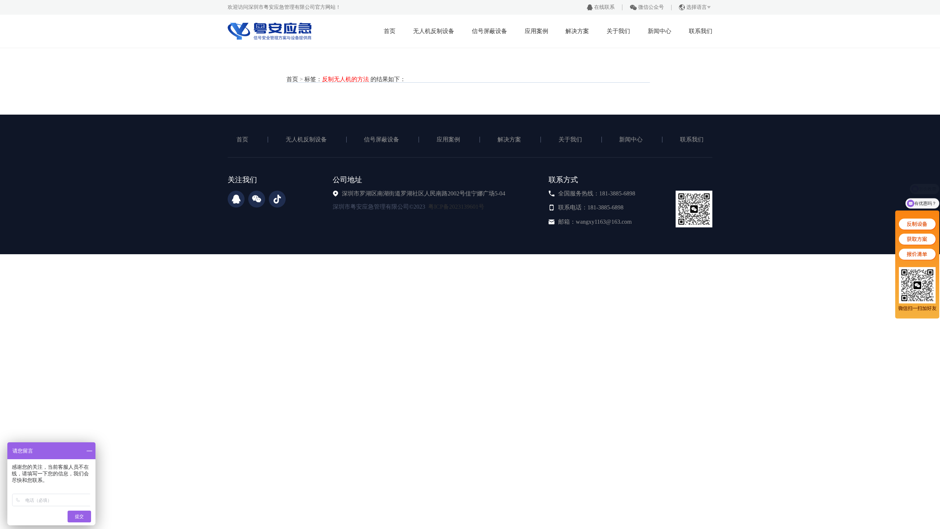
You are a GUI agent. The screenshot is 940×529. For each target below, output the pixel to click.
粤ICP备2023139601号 (456, 207)
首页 (389, 31)
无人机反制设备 (433, 31)
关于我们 (618, 31)
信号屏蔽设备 (489, 31)
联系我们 (700, 31)
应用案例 (536, 31)
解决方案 (577, 31)
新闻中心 (659, 31)
